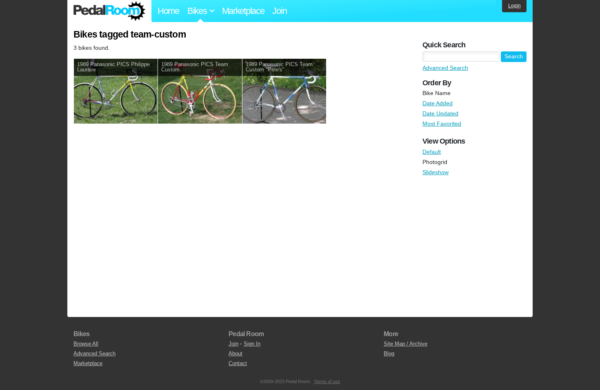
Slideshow (435, 172)
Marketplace (243, 11)
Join (279, 11)
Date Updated (440, 113)
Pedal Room (109, 11)
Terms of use (327, 381)
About (235, 353)
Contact (238, 363)
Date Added (437, 103)
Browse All (85, 344)
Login (514, 6)
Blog (389, 353)
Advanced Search (445, 67)
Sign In (252, 344)
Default (431, 151)
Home (168, 11)
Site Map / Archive (405, 344)
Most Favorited (441, 123)
